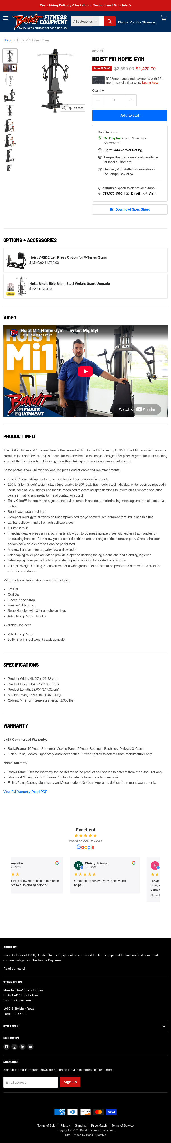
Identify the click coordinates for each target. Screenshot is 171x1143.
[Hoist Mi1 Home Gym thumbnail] (10, 56)
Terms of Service (123, 1125)
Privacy (65, 1125)
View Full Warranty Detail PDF (25, 792)
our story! (18, 968)
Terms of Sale (46, 1125)
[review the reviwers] (55, 864)
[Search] (110, 21)
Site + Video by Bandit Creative (85, 1135)
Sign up (70, 1082)
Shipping (80, 1125)
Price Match (99, 1125)
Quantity (98, 90)
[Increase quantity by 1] (131, 100)
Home (7, 40)
